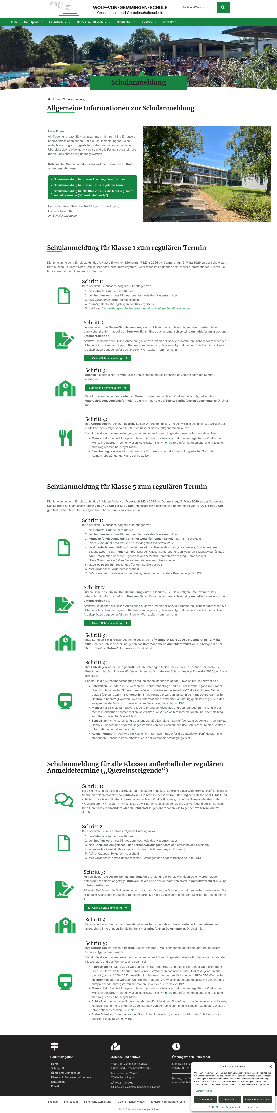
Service (147, 22)
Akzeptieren (206, 1099)
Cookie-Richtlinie (216, 1107)
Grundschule (58, 22)
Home (14, 22)
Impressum (253, 1107)
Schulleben (125, 22)
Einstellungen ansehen (257, 1099)
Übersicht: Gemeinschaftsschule (71, 1077)
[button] (270, 1066)
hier (165, 442)
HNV (181, 703)
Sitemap (53, 1101)
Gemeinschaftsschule (92, 22)
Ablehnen (229, 1099)
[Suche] (223, 7)
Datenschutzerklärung (236, 1107)
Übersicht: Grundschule (65, 1072)
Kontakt (168, 22)
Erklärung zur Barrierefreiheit (168, 1101)
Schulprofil (31, 22)
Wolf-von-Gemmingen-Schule (130, 7)
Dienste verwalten (204, 1091)
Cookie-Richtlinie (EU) (131, 1101)
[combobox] (198, 7)
